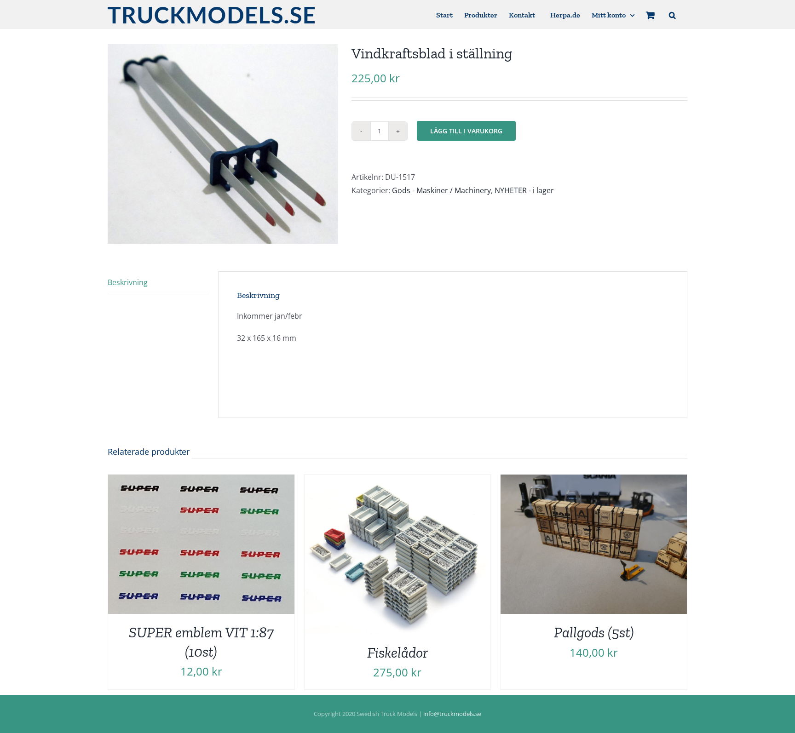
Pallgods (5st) (594, 632)
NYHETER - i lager (524, 190)
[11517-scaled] (223, 144)
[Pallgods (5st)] (594, 481)
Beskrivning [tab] (128, 282)
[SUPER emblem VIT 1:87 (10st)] (201, 481)
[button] (672, 14)
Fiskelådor (397, 652)
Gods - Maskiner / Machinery (441, 190)
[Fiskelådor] (398, 481)
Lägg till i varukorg (466, 130)
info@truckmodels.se (452, 714)
